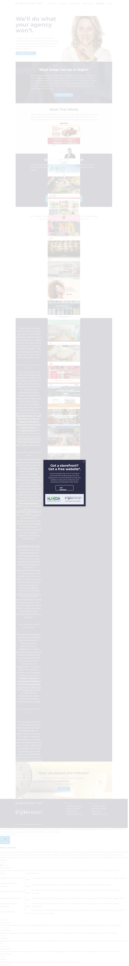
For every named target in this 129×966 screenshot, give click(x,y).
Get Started (63, 488)
